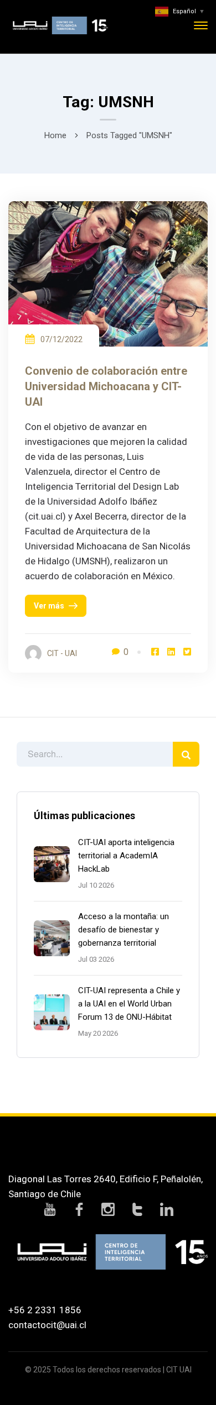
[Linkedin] (171, 652)
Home (55, 135)
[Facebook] (155, 652)
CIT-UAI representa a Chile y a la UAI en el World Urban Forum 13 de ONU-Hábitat (129, 1003)
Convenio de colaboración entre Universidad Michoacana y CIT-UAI (106, 386)
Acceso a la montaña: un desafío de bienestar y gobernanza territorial (123, 929)
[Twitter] (187, 652)
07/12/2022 (61, 339)
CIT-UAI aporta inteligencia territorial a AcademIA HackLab (126, 855)
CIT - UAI (62, 653)
